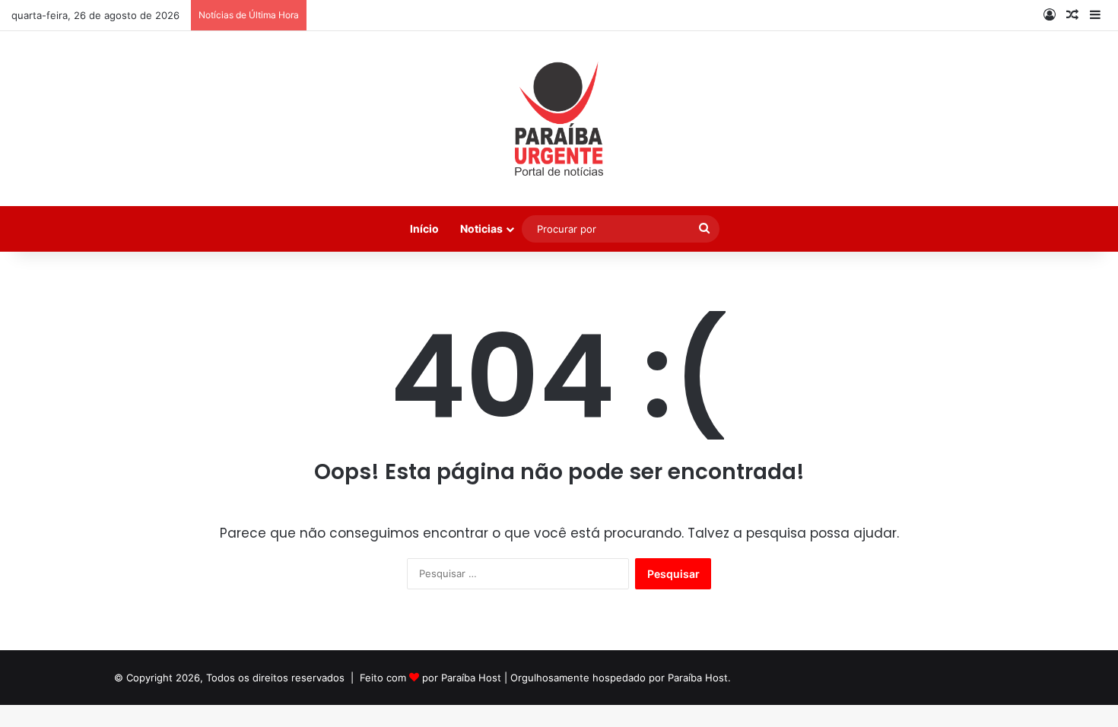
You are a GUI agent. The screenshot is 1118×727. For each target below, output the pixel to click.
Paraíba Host (471, 677)
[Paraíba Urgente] (559, 119)
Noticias (481, 228)
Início (424, 228)
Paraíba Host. (699, 677)
